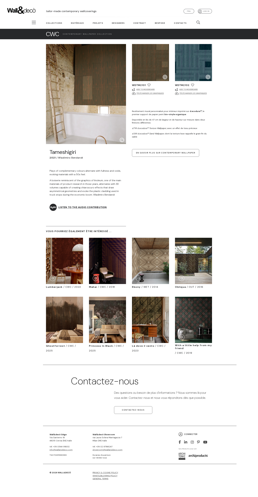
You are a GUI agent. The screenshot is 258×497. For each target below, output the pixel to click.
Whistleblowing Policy (105, 475)
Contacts (180, 23)
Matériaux (77, 23)
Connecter (190, 434)
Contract (139, 23)
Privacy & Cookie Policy (105, 472)
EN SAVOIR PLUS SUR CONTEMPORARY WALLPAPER (165, 152)
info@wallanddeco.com (61, 449)
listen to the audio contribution (82, 207)
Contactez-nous (133, 410)
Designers (118, 23)
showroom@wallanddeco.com (107, 449)
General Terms (100, 478)
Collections (54, 23)
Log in (206, 11)
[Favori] (149, 85)
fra (189, 11)
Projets (98, 23)
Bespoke (160, 23)
